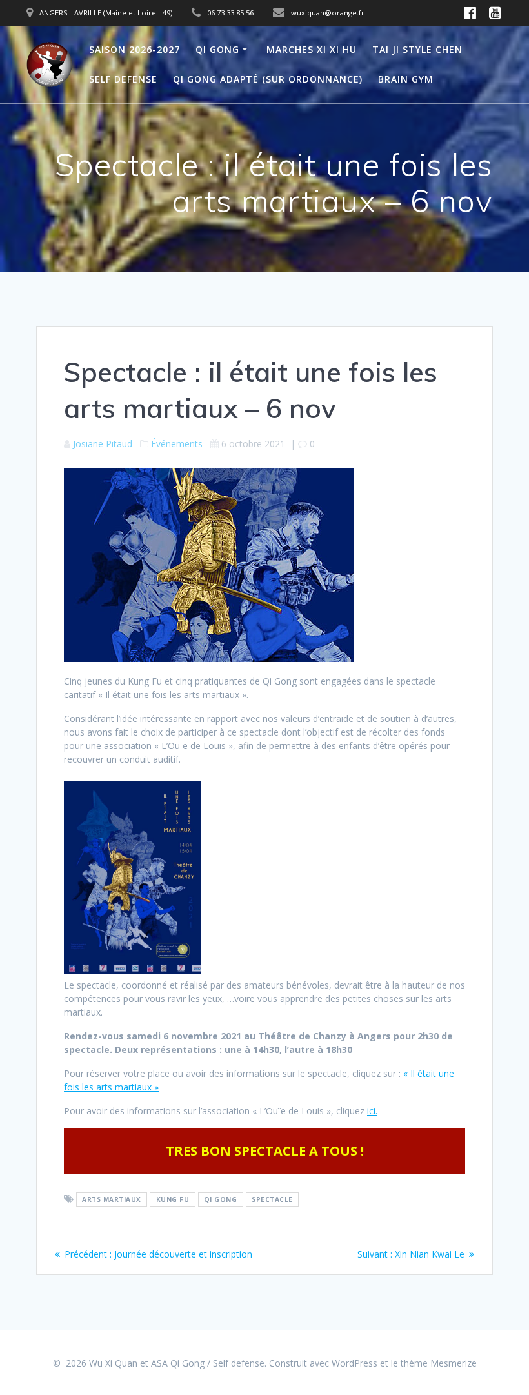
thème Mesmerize (439, 1363)
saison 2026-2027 (134, 49)
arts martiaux (111, 1199)
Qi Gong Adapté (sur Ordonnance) (268, 79)
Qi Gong (220, 1199)
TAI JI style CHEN (417, 49)
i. (375, 1111)
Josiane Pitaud (102, 443)
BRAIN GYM (406, 79)
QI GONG (217, 49)
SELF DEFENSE (123, 79)
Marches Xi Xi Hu (311, 49)
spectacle (272, 1199)
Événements (177, 443)
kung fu (173, 1199)
